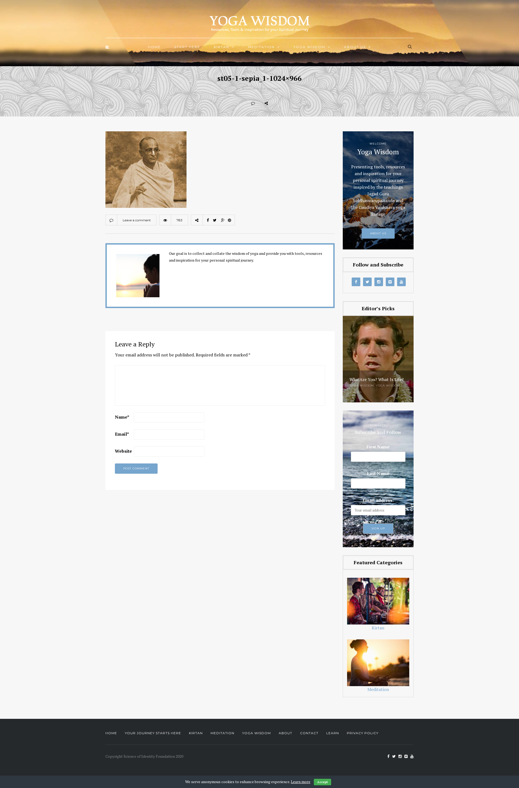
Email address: (378, 500)
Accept (322, 782)
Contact (309, 733)
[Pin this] (314, 103)
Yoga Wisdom (309, 47)
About (285, 733)
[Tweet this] (290, 103)
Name (122, 417)
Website (123, 451)
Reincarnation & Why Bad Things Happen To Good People (375, 375)
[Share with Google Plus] (302, 103)
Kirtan (221, 47)
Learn (332, 733)
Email (122, 434)
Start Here (187, 47)
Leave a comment (137, 220)
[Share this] (278, 103)
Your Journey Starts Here (153, 733)
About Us (355, 47)
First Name (378, 447)
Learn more (300, 781)
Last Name (378, 473)
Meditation (261, 47)
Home (154, 47)
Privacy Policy (362, 733)
